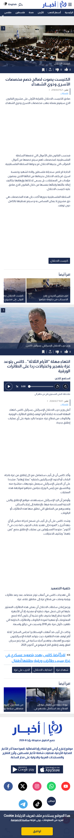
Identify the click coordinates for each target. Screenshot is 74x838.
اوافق (37, 831)
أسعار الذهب (54, 12)
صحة (31, 12)
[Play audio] (8, 386)
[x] (22, 786)
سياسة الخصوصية (20, 820)
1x (17, 386)
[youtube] (65, 786)
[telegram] (23, 804)
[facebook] (8, 786)
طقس (7, 12)
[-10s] (57, 386)
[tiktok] (37, 804)
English (12, 4)
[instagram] (37, 786)
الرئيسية (69, 12)
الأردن (41, 12)
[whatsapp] (51, 786)
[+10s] (65, 386)
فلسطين (20, 12)
